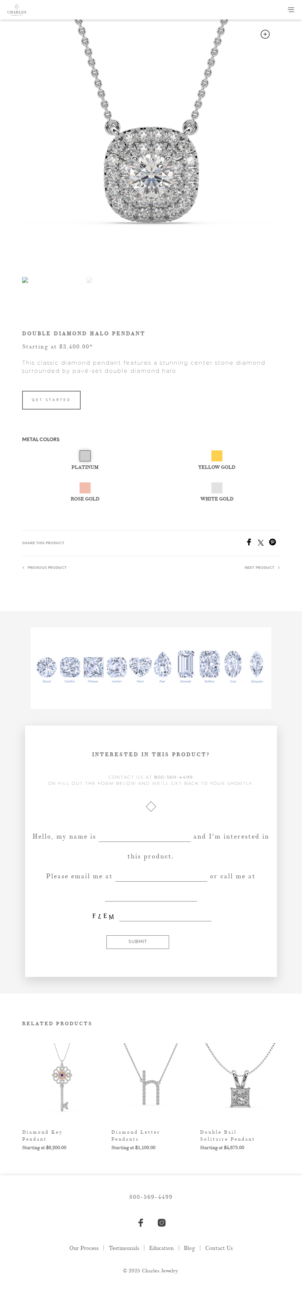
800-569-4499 (173, 777)
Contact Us (219, 1248)
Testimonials (124, 1248)
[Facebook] (251, 544)
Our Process (84, 1248)
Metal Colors (41, 440)
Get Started (51, 400)
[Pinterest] (274, 544)
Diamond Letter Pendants (136, 1135)
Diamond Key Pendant (42, 1135)
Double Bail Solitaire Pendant (227, 1135)
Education (161, 1248)
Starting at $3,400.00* (57, 346)
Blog (189, 1248)
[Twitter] (263, 544)
